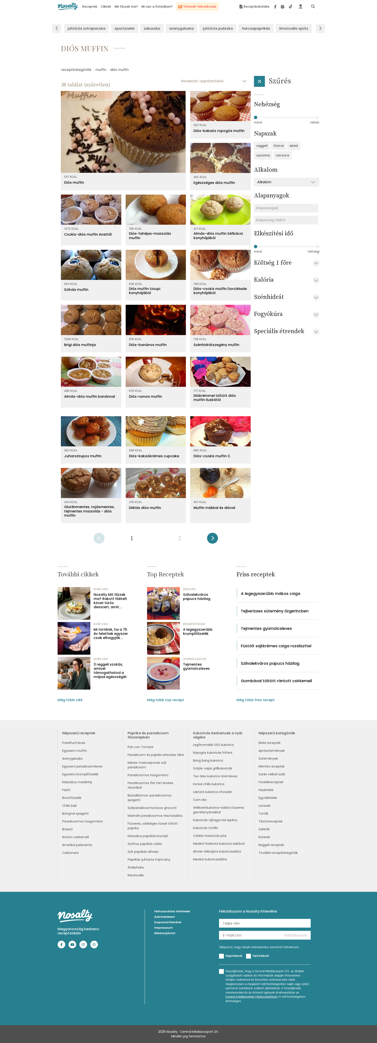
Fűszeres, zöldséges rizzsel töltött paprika (153, 825)
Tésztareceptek (271, 821)
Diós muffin (74, 182)
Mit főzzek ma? (126, 6)
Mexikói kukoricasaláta (210, 859)
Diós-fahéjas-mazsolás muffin (150, 235)
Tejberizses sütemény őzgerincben (274, 611)
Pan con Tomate (140, 747)
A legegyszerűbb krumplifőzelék (197, 631)
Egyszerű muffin (74, 750)
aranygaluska (181, 28)
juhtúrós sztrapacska (86, 28)
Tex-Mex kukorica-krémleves (215, 776)
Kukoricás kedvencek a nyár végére (218, 735)
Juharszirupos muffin (82, 456)
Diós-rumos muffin (145, 396)
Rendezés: (189, 81)
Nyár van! (101, 589)
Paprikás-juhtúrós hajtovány (149, 859)
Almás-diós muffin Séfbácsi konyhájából (218, 235)
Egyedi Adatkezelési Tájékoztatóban (252, 997)
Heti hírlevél (261, 955)
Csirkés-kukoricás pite (209, 836)
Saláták (264, 829)
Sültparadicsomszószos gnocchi (152, 808)
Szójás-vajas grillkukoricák (212, 768)
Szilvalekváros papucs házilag (196, 597)
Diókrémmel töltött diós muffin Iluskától (215, 398)
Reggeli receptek (271, 845)
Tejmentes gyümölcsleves (196, 666)
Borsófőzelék (71, 798)
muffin (100, 69)
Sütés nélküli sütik (272, 774)
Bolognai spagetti (75, 813)
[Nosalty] (68, 6)
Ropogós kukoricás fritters (212, 752)
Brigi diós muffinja (80, 345)
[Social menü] (283, 6)
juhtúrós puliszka (218, 28)
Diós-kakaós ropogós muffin (219, 131)
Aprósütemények (272, 750)
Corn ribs (200, 800)
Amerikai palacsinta (77, 845)
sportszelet (125, 28)
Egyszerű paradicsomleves (82, 766)
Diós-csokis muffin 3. (212, 456)
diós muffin (119, 69)
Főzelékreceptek (271, 782)
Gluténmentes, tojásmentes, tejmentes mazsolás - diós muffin (89, 511)
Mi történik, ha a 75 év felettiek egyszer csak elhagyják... (111, 633)
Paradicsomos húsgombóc (82, 821)
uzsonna (263, 155)
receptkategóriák (76, 69)
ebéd (294, 146)
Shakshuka (136, 867)
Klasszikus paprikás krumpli (148, 836)
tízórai (278, 146)
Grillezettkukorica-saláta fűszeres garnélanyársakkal (218, 809)
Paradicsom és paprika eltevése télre (156, 755)
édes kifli (189, 589)
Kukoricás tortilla (205, 828)
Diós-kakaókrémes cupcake (154, 456)
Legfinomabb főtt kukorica (213, 745)
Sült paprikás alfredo (143, 851)
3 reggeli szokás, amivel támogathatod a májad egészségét (110, 670)
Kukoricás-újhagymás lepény (215, 820)
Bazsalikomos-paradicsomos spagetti (149, 797)
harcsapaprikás (256, 28)
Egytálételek (268, 798)
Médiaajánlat (164, 933)
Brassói (67, 829)
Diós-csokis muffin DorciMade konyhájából (220, 291)
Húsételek (266, 790)
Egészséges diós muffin (214, 183)
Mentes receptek (271, 766)
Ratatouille (136, 875)
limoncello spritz (293, 28)
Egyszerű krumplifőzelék (80, 774)
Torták (263, 813)
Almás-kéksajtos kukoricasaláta (217, 851)
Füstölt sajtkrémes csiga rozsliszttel (276, 646)
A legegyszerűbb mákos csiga (270, 593)
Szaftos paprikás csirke (145, 844)
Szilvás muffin (76, 290)
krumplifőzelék (194, 624)
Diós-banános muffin (148, 345)
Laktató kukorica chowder (212, 792)
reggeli (261, 146)
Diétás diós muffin (145, 508)
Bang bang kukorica (208, 760)
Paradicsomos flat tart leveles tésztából (150, 785)
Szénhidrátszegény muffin (216, 345)
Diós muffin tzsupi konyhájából (144, 291)
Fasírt (66, 790)
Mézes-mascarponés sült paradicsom (147, 764)
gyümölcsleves (194, 659)
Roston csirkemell (75, 837)
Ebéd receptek (270, 743)
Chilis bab (69, 805)
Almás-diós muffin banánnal (89, 396)
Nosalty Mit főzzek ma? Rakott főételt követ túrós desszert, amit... (110, 601)
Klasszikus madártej (77, 782)
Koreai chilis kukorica (208, 784)
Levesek (265, 805)
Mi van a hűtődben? (157, 6)
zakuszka (152, 28)
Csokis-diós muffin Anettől (88, 234)
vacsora (282, 155)
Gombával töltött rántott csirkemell (276, 680)
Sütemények (268, 758)
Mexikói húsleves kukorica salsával (219, 843)
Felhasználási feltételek (172, 911)
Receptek (89, 6)
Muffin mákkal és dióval (214, 508)
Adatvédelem (164, 917)
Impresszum (163, 928)
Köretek (264, 837)
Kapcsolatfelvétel (167, 922)
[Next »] (212, 539)
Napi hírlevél (234, 955)
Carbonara (70, 853)
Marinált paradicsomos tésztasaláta (155, 816)
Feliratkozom (295, 935)
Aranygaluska (72, 758)
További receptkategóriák (278, 853)
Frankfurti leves (73, 743)
